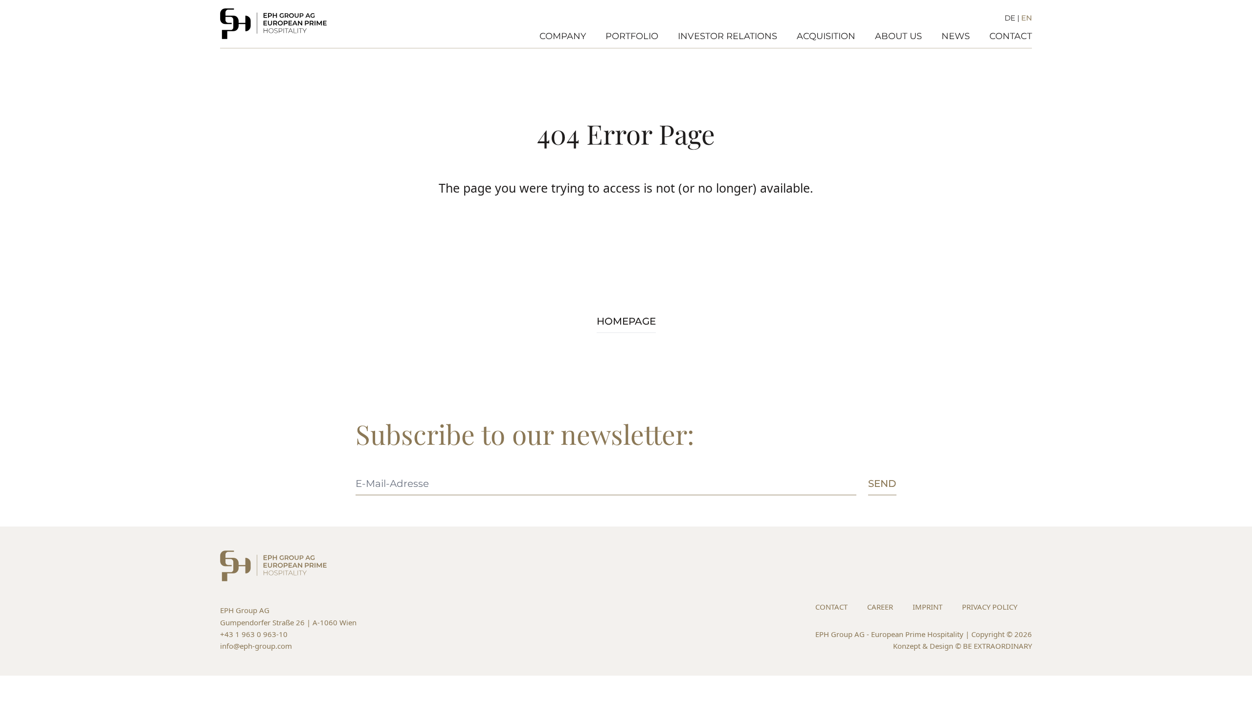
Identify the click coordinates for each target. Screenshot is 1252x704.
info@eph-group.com (256, 646)
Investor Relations (727, 36)
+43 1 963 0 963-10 (254, 634)
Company (562, 36)
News (955, 36)
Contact (1010, 36)
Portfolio (631, 36)
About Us (898, 36)
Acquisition (826, 36)
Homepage (626, 321)
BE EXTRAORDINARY (997, 646)
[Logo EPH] (273, 24)
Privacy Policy (989, 607)
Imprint (927, 607)
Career (880, 607)
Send (882, 483)
